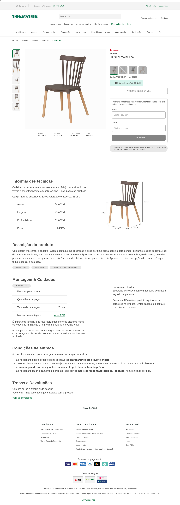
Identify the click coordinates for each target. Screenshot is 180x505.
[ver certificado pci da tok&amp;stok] (102, 479)
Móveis (34, 32)
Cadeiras (57, 40)
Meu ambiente (117, 24)
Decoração (65, 32)
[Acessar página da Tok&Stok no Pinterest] (93, 413)
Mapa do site (81, 445)
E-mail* (115, 122)
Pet (160, 32)
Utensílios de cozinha (100, 32)
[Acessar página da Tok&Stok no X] (100, 413)
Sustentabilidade (132, 437)
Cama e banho (48, 32)
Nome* (115, 109)
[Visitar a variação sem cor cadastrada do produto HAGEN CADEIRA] (114, 70)
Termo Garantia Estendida (51, 441)
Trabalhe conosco (132, 433)
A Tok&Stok (130, 429)
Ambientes (20, 32)
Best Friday (130, 445)
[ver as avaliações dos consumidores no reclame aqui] (90, 479)
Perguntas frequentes (49, 433)
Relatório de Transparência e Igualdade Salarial (94, 449)
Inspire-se (68, 24)
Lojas (128, 441)
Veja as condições (22, 397)
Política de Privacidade (84, 429)
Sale (129, 24)
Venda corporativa (83, 24)
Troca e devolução (83, 437)
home (15, 40)
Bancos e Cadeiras (40, 40)
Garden (150, 32)
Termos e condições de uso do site (89, 433)
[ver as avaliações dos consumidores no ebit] (78, 479)
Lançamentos (55, 24)
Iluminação (136, 32)
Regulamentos (81, 441)
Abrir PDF (59, 315)
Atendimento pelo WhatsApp (52, 429)
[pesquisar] (118, 16)
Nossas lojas (163, 6)
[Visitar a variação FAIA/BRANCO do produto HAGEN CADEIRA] (123, 70)
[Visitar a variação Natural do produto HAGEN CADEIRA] (142, 70)
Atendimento (151, 6)
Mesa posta (81, 32)
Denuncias (45, 437)
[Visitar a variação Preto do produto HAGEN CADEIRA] (133, 70)
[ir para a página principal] (25, 16)
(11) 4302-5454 (58, 6)
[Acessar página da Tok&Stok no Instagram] (87, 413)
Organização (120, 32)
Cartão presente (101, 24)
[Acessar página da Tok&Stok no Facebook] (80, 413)
